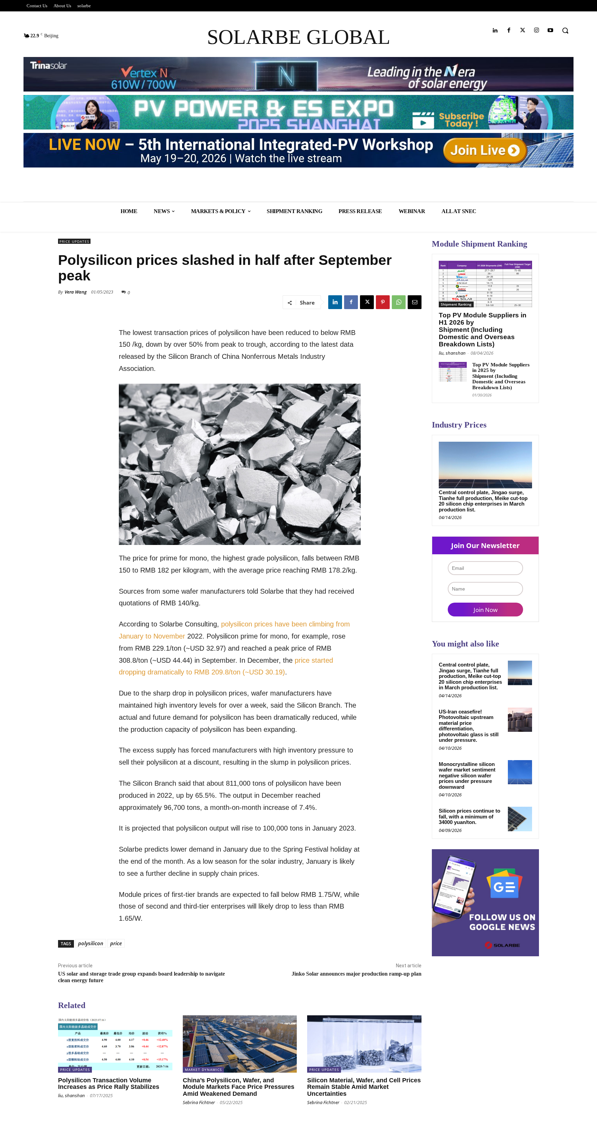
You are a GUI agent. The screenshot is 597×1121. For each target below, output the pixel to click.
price (116, 943)
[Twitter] (522, 30)
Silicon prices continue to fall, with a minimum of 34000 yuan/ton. (469, 816)
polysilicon (90, 943)
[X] (367, 302)
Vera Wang (76, 292)
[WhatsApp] (399, 302)
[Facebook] (508, 30)
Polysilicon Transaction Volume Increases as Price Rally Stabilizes (108, 1084)
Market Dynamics (203, 1069)
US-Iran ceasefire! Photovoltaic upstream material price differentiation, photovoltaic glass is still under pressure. (469, 726)
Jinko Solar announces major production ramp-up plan (356, 974)
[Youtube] (550, 30)
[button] (565, 30)
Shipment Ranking (456, 304)
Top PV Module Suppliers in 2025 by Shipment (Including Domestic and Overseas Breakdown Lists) (501, 376)
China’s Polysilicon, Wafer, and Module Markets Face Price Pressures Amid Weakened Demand (238, 1087)
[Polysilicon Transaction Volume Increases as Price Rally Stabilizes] (115, 1043)
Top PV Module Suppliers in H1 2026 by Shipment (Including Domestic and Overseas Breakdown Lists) (483, 330)
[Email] (414, 302)
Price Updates (74, 241)
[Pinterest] (383, 302)
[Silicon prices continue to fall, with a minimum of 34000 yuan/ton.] (520, 819)
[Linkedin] (495, 30)
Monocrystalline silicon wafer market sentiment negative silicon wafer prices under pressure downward (467, 775)
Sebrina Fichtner (199, 1102)
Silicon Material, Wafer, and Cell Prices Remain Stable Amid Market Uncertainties (364, 1087)
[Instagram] (536, 30)
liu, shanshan (71, 1095)
